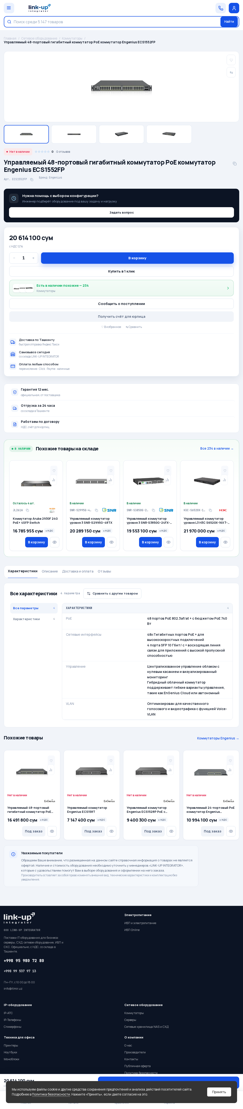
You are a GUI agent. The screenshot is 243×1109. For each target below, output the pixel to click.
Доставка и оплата (77, 571)
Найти (229, 21)
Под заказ (33, 831)
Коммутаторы (72, 38)
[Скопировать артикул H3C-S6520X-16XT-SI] (210, 510)
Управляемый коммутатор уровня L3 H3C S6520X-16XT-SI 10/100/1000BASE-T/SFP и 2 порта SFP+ (206, 521)
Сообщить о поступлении (121, 303)
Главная (10, 38)
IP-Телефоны (12, 1020)
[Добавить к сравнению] (53, 480)
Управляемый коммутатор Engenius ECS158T (87, 810)
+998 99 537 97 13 (20, 971)
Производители (135, 1052)
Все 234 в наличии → (217, 448)
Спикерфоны (12, 1027)
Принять (219, 1092)
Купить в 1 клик (121, 271)
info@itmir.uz (13, 989)
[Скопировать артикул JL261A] (27, 510)
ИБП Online (132, 930)
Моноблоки (11, 1059)
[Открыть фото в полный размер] (121, 86)
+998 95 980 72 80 (24, 960)
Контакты (131, 1059)
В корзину (137, 257)
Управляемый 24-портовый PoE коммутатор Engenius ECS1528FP (211, 810)
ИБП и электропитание (140, 923)
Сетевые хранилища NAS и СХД (146, 1027)
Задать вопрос (121, 212)
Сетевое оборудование (39, 38)
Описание (50, 571)
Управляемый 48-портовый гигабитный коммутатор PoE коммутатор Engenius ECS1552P (31, 810)
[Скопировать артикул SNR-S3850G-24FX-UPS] (153, 510)
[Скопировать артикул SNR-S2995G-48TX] (96, 510)
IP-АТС (8, 1013)
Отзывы (104, 571)
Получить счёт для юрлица (121, 316)
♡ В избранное (111, 327)
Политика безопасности (51, 1094)
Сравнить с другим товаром (115, 593)
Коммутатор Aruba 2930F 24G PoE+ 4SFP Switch (35, 521)
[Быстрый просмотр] (54, 542)
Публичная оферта (137, 1066)
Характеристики (22, 571)
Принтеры (11, 1045)
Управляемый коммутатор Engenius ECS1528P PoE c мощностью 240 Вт (147, 810)
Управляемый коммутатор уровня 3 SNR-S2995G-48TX (91, 521)
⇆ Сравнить (134, 327)
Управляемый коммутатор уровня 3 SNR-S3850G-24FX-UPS (148, 521)
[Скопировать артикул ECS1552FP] (32, 179)
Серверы (130, 1020)
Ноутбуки (10, 1052)
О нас (128, 1045)
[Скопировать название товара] (234, 163)
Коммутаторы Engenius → (218, 738)
